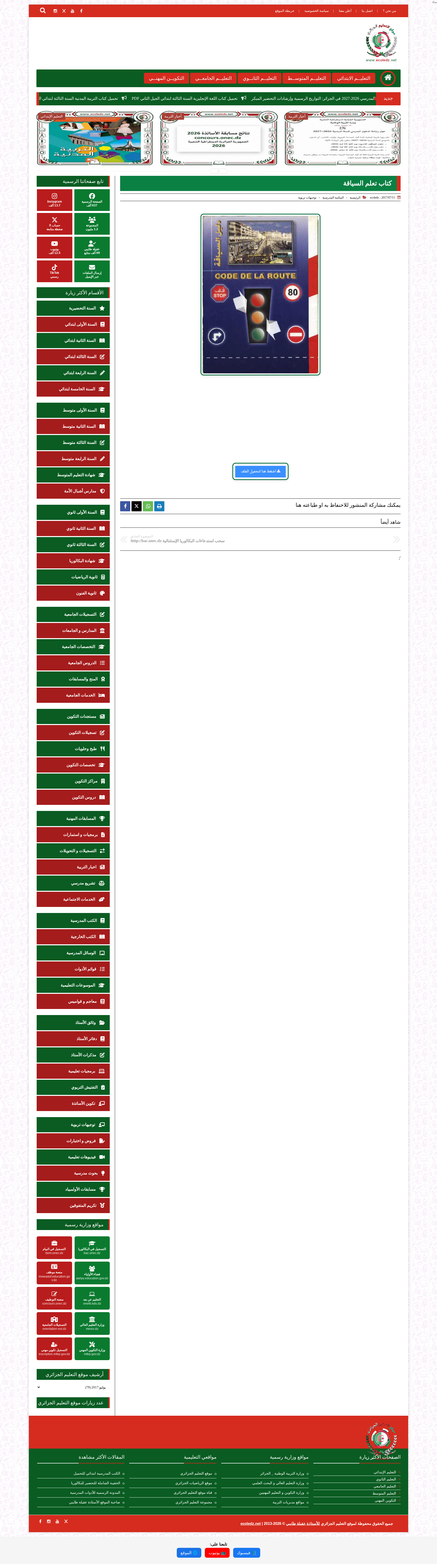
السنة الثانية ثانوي (82, 528)
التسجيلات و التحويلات (78, 851)
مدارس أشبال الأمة (80, 491)
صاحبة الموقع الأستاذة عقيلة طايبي (94, 1502)
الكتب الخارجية (84, 936)
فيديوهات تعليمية (82, 1157)
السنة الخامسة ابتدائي (77, 389)
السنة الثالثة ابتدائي (81, 356)
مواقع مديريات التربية (288, 1502)
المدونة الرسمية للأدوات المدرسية (95, 1493)
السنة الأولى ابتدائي (81, 324)
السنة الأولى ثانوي (82, 512)
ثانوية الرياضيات (85, 577)
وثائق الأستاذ (86, 1022)
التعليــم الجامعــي (213, 78)
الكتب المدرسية (84, 920)
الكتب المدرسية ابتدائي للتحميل (97, 1473)
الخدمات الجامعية (81, 695)
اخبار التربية (87, 867)
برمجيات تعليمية (82, 1071)
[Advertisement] (260, 419)
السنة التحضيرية (83, 308)
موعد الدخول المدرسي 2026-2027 (303, 148)
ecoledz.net (251, 1523)
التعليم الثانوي (386, 1479)
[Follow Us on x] (66, 1521)
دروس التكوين (84, 797)
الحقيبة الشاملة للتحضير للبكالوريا (95, 1483)
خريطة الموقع (284, 11)
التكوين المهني (385, 1500)
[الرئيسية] (388, 78)
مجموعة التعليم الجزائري (194, 1502)
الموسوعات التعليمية (78, 985)
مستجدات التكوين (82, 716)
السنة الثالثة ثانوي (82, 544)
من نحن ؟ (389, 11)
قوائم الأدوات (86, 969)
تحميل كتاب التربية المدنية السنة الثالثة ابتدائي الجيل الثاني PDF (173, 98)
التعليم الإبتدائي (385, 1472)
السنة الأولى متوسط (80, 410)
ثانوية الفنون (86, 593)
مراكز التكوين (87, 781)
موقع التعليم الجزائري (196, 1473)
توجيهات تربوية (307, 197)
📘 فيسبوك (246, 1553)
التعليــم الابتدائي (353, 78)
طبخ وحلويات (86, 749)
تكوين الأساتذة (84, 1103)
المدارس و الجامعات (79, 630)
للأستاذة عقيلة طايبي (303, 1523)
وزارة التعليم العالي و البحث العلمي (278, 1483)
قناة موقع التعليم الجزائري (193, 1493)
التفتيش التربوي (85, 1087)
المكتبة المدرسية (333, 197)
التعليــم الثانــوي (259, 78)
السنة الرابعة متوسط (79, 458)
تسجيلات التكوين (83, 732)
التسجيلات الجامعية (80, 614)
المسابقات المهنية (81, 818)
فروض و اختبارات (82, 1141)
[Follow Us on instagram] (49, 1521)
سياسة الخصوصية (316, 11)
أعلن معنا (345, 11)
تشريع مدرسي (83, 883)
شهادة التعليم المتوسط (76, 475)
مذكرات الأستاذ (84, 1055)
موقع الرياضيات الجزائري (193, 1483)
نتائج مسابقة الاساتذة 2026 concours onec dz (71, 98)
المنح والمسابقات (84, 679)
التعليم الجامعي (385, 1486)
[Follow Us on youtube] (57, 1521)
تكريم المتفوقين (83, 1205)
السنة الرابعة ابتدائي (80, 373)
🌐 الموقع (189, 1553)
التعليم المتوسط (384, 1493)
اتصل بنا (367, 11)
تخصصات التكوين (81, 765)
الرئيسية (355, 197)
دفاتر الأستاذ (87, 1039)
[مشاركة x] (137, 506)
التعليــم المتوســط (307, 78)
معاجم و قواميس (83, 1001)
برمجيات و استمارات (81, 834)
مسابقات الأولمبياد (81, 1189)
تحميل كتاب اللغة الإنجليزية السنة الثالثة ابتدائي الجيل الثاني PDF (292, 98)
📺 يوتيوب (217, 1553)
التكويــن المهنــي (166, 78)
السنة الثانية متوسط (79, 426)
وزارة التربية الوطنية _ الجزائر (282, 1473)
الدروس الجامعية (82, 663)
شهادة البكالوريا (82, 561)
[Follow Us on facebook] (40, 1521)
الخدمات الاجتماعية (79, 899)
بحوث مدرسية (86, 1173)
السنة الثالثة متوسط (80, 442)
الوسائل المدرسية (82, 953)
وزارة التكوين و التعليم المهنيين (281, 1493)
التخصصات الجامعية (79, 646)
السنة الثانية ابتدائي (80, 340)
